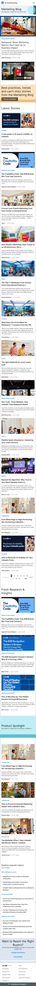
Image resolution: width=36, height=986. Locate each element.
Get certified (18, 957)
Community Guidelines (24, 977)
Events (3, 279)
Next (30, 577)
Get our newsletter (9, 99)
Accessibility (5, 968)
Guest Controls (6, 977)
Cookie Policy (22, 971)
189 (26, 578)
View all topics (5, 868)
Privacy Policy (5, 971)
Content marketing (7, 894)
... (22, 578)
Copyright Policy (6, 974)
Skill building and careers (9, 872)
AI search (4, 130)
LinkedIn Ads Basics (18, 952)
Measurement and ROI (8, 38)
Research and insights (8, 170)
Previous (6, 577)
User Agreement (23, 968)
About (20, 965)
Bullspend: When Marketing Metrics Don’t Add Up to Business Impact (15, 45)
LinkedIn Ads (5, 516)
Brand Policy (22, 974)
